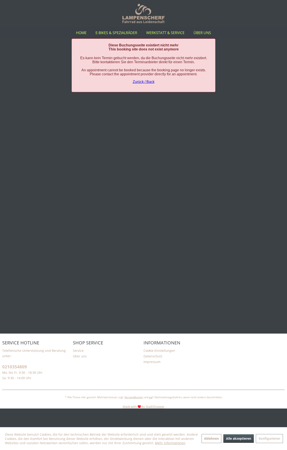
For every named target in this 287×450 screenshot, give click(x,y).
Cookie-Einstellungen (159, 350)
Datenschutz (153, 356)
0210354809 (14, 367)
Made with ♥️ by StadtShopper (143, 406)
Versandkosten (133, 397)
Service (78, 350)
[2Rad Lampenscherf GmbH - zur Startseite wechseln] (143, 13)
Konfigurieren (269, 438)
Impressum (152, 362)
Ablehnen (211, 438)
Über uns (80, 356)
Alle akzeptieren (238, 438)
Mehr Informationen (170, 443)
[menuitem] (81, 33)
